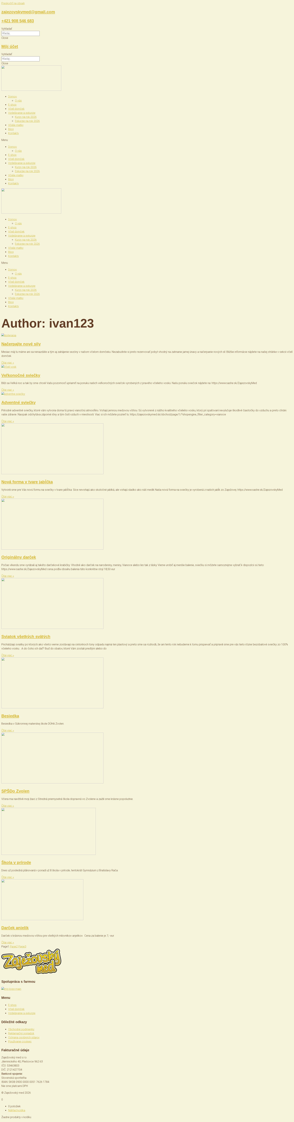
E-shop (12, 104)
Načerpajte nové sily (21, 344)
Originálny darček (18, 557)
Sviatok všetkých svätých (25, 636)
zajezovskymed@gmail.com (28, 11)
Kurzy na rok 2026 (26, 117)
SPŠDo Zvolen (15, 791)
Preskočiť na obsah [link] (13, 3)
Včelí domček (16, 108)
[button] (147, 29)
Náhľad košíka (16, 1110)
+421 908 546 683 (17, 20)
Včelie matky (15, 125)
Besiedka (10, 716)
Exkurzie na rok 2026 (27, 121)
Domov (12, 96)
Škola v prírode (16, 862)
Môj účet (9, 46)
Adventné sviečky (18, 402)
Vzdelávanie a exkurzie (21, 112)
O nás (18, 100)
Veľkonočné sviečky (20, 375)
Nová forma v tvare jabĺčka (27, 482)
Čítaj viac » (7, 362)
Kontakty (13, 133)
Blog (11, 129)
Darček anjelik (15, 927)
